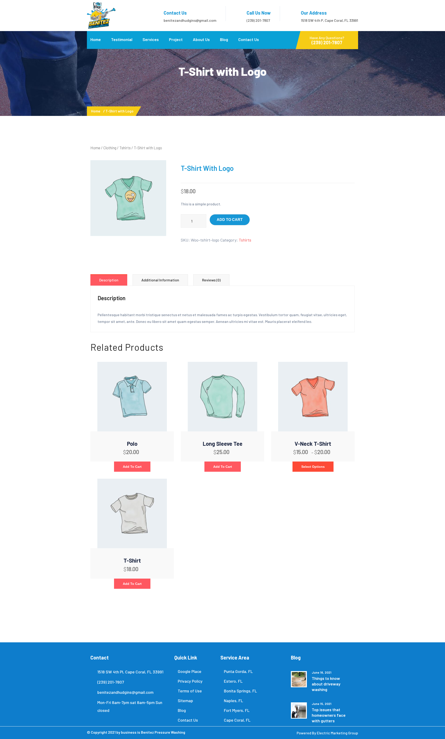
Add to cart (230, 220)
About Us (201, 39)
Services (151, 39)
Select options (313, 466)
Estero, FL (233, 681)
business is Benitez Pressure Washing (153, 732)
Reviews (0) (211, 280)
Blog (224, 39)
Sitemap (185, 700)
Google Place (189, 671)
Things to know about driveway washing (326, 684)
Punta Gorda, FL (238, 671)
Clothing (109, 147)
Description (108, 280)
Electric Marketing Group (337, 733)
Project (176, 39)
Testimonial (121, 39)
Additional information (160, 280)
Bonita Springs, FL (240, 690)
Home (95, 39)
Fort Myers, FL (237, 710)
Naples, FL (233, 700)
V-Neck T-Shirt (313, 443)
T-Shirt (132, 560)
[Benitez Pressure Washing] (101, 15)
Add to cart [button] (132, 466)
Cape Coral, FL (237, 720)
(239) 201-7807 (258, 20)
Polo (132, 443)
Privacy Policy (190, 681)
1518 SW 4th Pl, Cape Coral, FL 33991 (130, 671)
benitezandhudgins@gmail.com (190, 20)
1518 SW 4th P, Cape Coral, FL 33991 (329, 20)
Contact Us (248, 39)
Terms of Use (190, 690)
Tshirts (125, 147)
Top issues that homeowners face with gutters (329, 715)
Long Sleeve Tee (222, 443)
